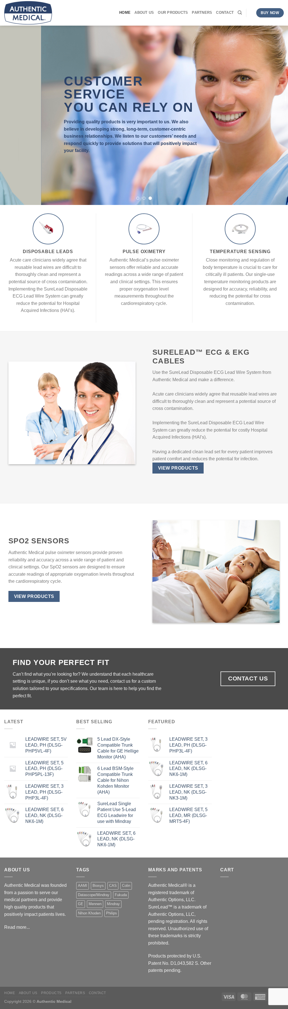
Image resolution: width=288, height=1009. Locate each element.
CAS (113, 885)
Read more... (17, 927)
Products (51, 993)
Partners (202, 12)
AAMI (82, 885)
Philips (111, 913)
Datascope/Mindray (93, 895)
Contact (225, 12)
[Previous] (13, 115)
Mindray (113, 904)
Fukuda (121, 895)
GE (80, 904)
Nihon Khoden (89, 913)
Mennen (95, 904)
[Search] (240, 12)
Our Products (173, 12)
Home (124, 12)
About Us (144, 12)
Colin (126, 885)
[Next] (275, 115)
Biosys (98, 885)
